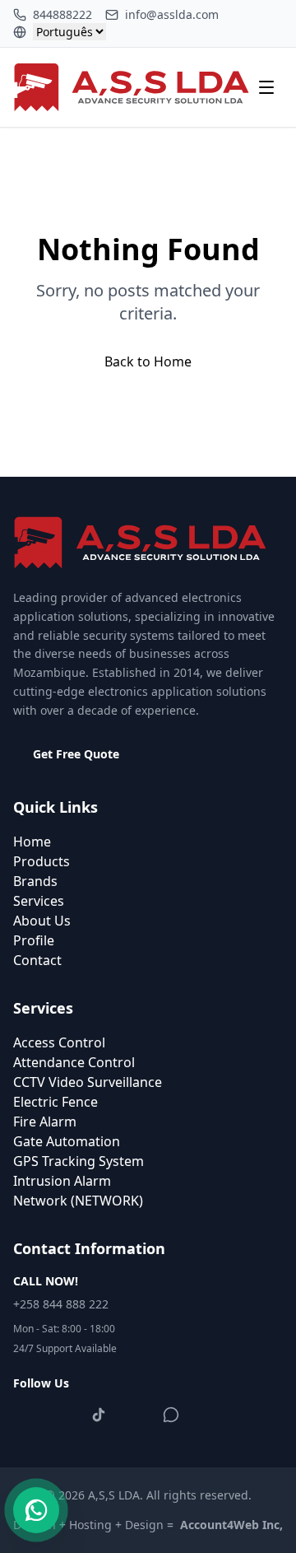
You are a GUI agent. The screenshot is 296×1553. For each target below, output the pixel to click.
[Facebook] (26, 1414)
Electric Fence (55, 1102)
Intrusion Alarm (62, 1181)
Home (32, 841)
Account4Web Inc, (231, 1524)
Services (38, 901)
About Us (42, 921)
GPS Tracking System (78, 1161)
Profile (33, 940)
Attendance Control (74, 1062)
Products (41, 861)
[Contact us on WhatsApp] (36, 1510)
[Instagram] (62, 1414)
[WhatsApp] (171, 1414)
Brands (35, 881)
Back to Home (148, 361)
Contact (37, 960)
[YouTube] (135, 1414)
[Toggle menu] (266, 87)
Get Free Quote (76, 754)
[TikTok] (99, 1414)
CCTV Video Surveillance (87, 1082)
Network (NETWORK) (78, 1201)
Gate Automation (66, 1141)
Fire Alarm (44, 1121)
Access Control (59, 1042)
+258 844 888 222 (61, 1304)
